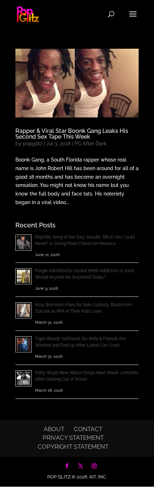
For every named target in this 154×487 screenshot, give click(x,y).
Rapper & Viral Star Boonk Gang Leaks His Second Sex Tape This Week (71, 133)
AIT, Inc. (97, 476)
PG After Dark (90, 143)
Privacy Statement (73, 437)
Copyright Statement (73, 446)
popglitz (32, 143)
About (54, 429)
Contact (88, 429)
